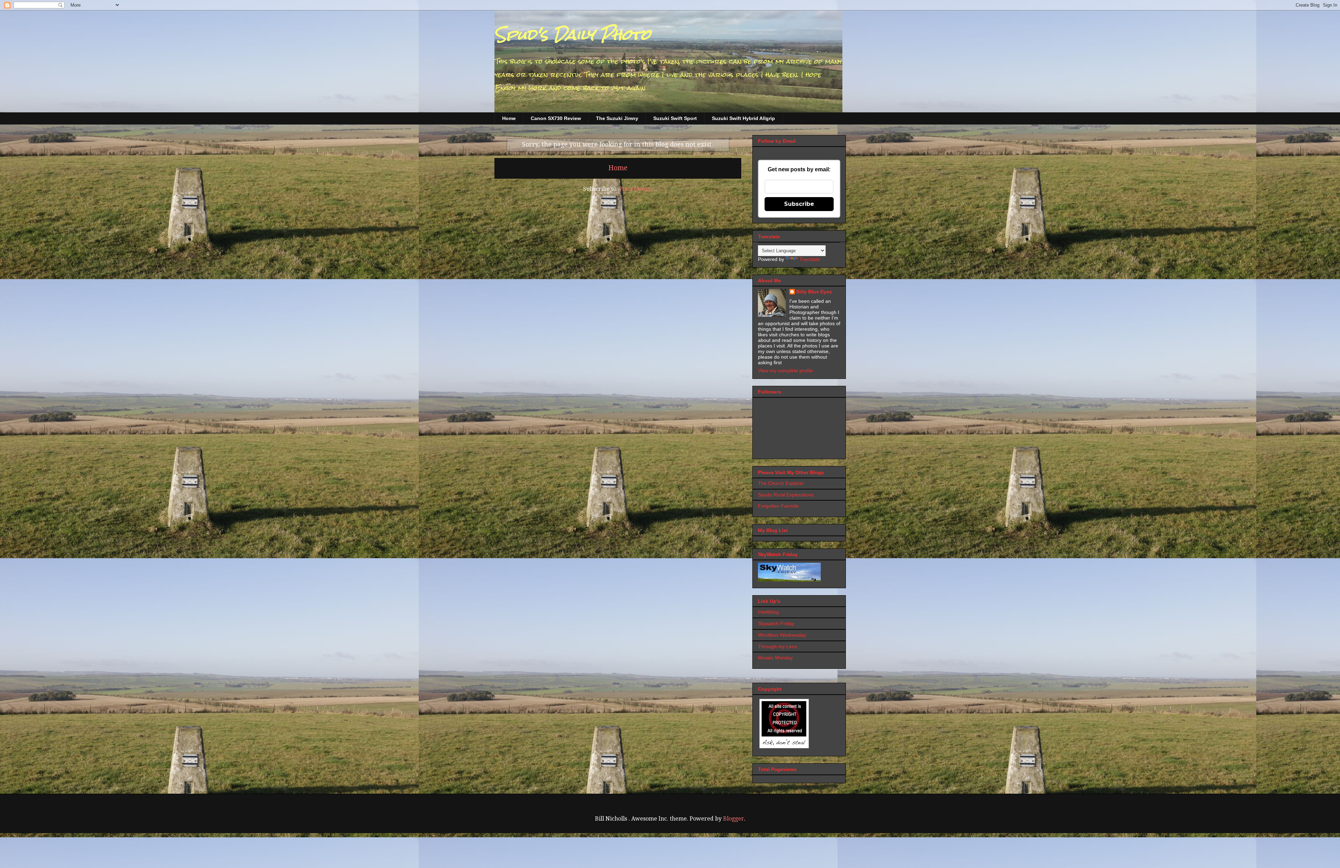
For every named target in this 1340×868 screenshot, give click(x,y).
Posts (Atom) (635, 189)
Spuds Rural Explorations (786, 494)
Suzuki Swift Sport (675, 118)
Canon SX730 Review (556, 118)
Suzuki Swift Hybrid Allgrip (743, 118)
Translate (809, 259)
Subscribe (799, 204)
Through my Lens (777, 646)
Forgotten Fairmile (778, 506)
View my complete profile (785, 370)
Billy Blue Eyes (814, 291)
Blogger (733, 818)
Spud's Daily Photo (572, 34)
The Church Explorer (781, 483)
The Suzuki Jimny (617, 118)
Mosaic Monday (775, 657)
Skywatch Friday (776, 623)
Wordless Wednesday (782, 635)
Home (509, 118)
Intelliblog (768, 612)
